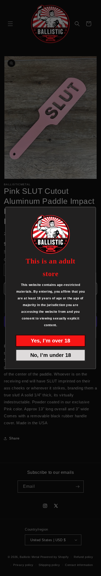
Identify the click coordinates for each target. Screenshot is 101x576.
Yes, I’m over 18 (50, 341)
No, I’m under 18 (50, 355)
